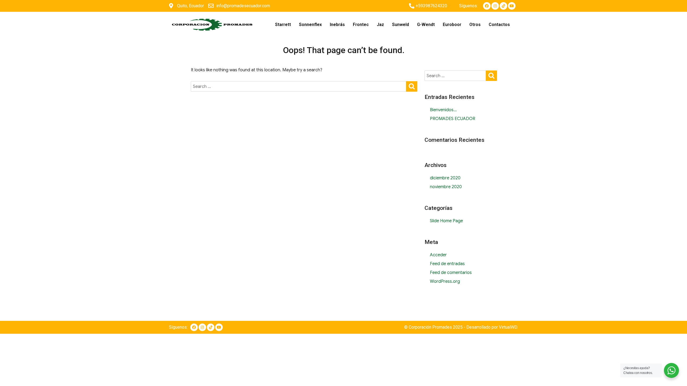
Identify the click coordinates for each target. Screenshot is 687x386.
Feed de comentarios (451, 272)
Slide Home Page (446, 221)
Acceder (438, 255)
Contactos (499, 24)
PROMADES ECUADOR (452, 118)
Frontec (361, 24)
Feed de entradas (447, 263)
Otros (475, 24)
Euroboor (452, 24)
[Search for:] (299, 86)
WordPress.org (445, 281)
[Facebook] (487, 6)
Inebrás (337, 24)
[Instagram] (495, 6)
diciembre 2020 (445, 178)
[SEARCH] (411, 86)
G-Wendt (426, 24)
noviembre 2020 (446, 187)
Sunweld (400, 24)
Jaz (380, 24)
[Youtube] (512, 6)
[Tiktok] (503, 6)
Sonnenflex (310, 24)
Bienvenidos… (443, 110)
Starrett (283, 24)
